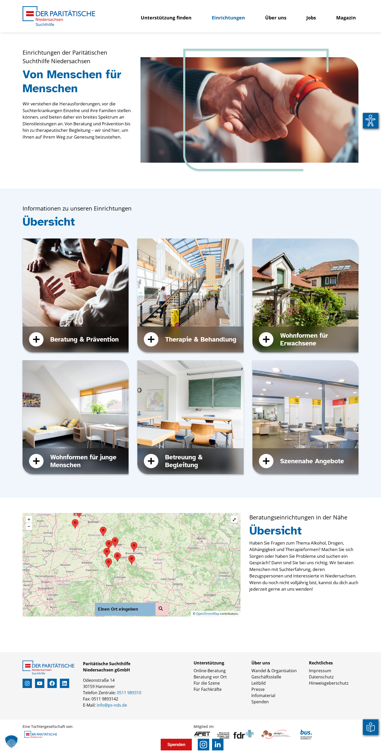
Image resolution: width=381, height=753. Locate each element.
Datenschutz (321, 677)
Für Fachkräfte (208, 689)
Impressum (320, 671)
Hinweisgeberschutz (329, 683)
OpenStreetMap (207, 613)
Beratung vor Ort (210, 677)
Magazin (346, 18)
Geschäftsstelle (266, 677)
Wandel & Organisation (274, 671)
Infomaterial (263, 695)
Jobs (311, 18)
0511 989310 (129, 693)
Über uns (275, 18)
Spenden (260, 702)
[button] (11, 741)
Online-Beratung (210, 671)
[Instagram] (203, 744)
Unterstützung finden (166, 18)
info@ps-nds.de (112, 705)
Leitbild (258, 683)
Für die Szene (207, 683)
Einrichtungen (228, 18)
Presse (258, 689)
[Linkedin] (218, 744)
